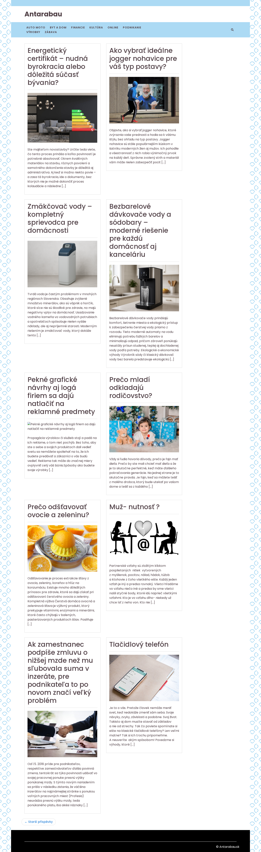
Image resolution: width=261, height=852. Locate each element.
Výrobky (33, 32)
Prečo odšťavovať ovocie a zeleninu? (58, 510)
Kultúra (96, 27)
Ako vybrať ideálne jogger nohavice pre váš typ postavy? (143, 58)
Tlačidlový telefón (139, 644)
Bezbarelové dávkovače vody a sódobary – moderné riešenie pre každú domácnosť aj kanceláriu (140, 230)
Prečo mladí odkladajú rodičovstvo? (130, 387)
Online (113, 27)
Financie (78, 27)
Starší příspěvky (40, 822)
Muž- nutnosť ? (134, 506)
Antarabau (43, 14)
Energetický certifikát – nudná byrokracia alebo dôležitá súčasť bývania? (58, 66)
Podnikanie (132, 27)
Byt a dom (58, 27)
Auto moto (35, 27)
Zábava (51, 32)
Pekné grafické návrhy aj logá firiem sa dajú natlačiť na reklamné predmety (61, 395)
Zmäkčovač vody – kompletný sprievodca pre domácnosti (60, 218)
